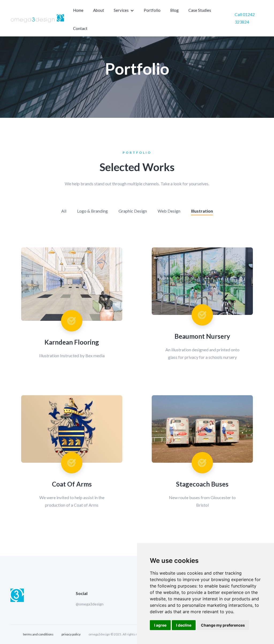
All (63, 210)
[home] (37, 18)
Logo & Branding (92, 210)
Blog (174, 10)
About (98, 10)
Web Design (169, 210)
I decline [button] (183, 625)
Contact (80, 28)
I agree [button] (160, 625)
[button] (124, 10)
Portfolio (152, 10)
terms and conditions (38, 634)
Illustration (202, 210)
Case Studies (199, 10)
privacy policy (71, 634)
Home (78, 10)
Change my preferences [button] (223, 625)
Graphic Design (133, 210)
